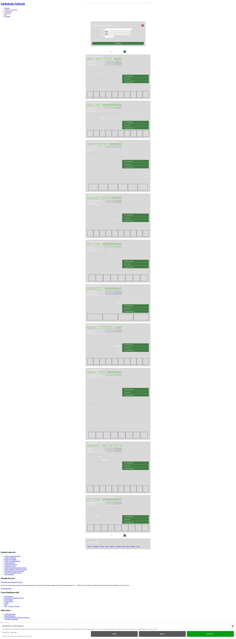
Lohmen (107, 546)
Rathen (127, 546)
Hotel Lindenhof (92, 325)
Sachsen (10, 606)
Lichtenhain (132, 546)
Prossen (138, 546)
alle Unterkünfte (9, 574)
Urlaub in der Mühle (10, 559)
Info (5, 15)
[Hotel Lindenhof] (135, 334)
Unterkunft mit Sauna (10, 564)
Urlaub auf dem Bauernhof (12, 556)
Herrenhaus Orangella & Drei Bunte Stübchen (102, 142)
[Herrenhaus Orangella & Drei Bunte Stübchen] (135, 150)
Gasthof (89, 546)
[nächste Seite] (125, 51)
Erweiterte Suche (98, 39)
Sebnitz (6, 603)
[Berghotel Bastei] (135, 452)
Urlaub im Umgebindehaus (12, 561)
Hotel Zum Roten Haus (94, 286)
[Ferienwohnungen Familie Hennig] (135, 111)
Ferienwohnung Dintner (95, 241)
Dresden (16, 606)
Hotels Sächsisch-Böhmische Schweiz (15, 568)
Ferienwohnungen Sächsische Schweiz (15, 569)
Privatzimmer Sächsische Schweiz (14, 571)
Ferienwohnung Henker (95, 370)
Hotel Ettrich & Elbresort (95, 56)
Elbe (5, 606)
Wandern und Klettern (10, 10)
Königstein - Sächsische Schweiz (14, 598)
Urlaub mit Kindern (10, 558)
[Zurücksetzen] (143, 25)
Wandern (102, 546)
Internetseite (127, 79)
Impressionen (8, 11)
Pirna (5, 604)
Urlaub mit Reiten (9, 563)
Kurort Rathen (8, 599)
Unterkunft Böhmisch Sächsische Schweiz (16, 617)
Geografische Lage (129, 81)
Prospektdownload (9, 616)
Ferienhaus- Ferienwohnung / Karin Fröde (100, 497)
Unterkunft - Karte (9, 566)
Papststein (112, 546)
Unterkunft (7, 13)
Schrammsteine (95, 546)
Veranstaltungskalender (11, 619)
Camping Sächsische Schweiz (13, 573)
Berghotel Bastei (92, 443)
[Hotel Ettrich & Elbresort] (135, 65)
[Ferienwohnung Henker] (135, 378)
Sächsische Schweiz (13, 3)
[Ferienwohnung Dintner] (135, 250)
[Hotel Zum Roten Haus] (135, 295)
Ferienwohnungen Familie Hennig (98, 102)
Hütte (123, 546)
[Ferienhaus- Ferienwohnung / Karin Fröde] (135, 506)
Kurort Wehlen (8, 601)
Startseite (7, 8)
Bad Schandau (8, 596)
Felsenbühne (118, 546)
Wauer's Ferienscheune (94, 195)
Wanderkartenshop (6, 588)
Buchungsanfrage (128, 76)
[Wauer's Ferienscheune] (135, 204)
